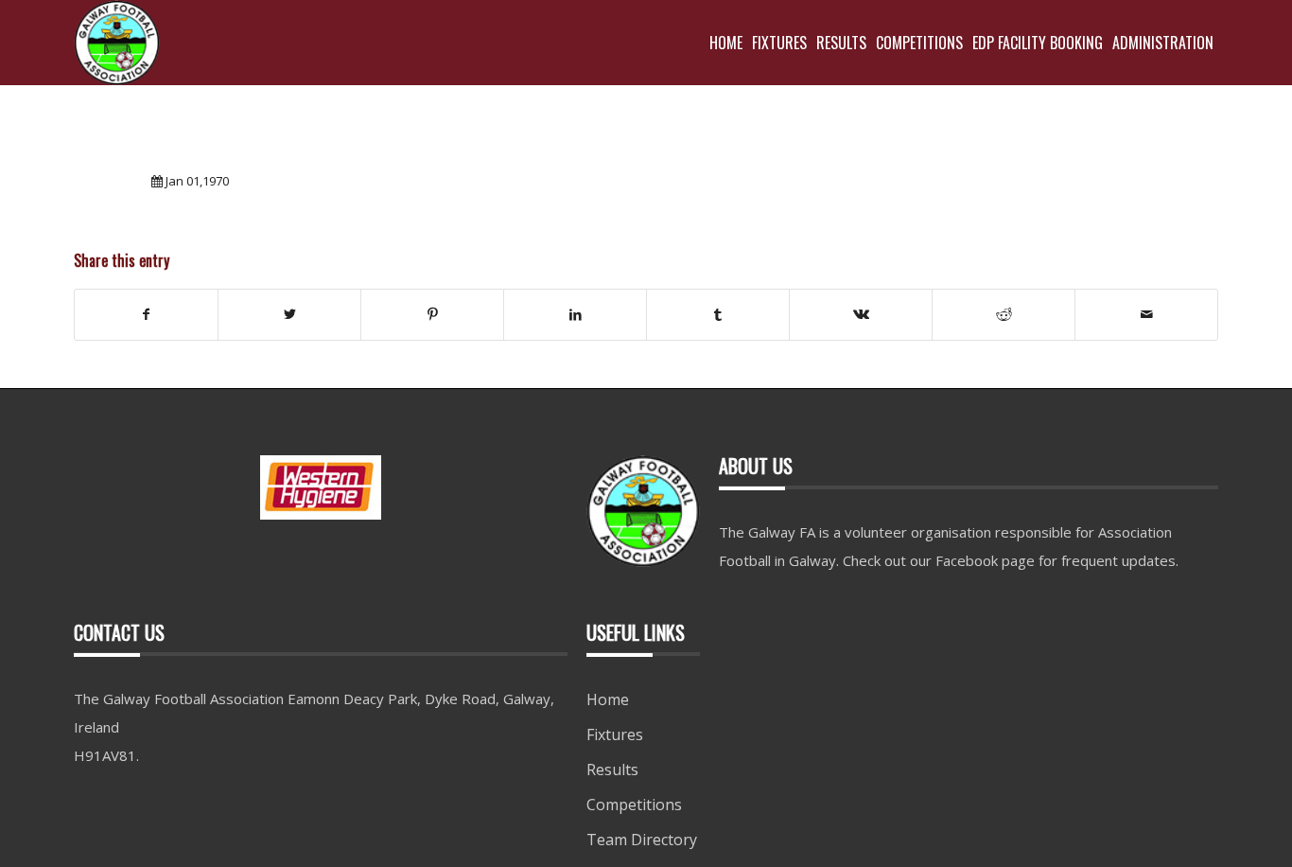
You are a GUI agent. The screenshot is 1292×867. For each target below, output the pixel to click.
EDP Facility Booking (1037, 42)
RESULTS (841, 42)
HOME (725, 42)
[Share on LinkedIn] (575, 314)
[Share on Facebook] (146, 314)
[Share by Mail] (1146, 314)
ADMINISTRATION (1162, 42)
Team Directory (641, 839)
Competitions (634, 804)
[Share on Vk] (861, 314)
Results (612, 769)
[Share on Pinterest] (432, 314)
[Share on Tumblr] (718, 314)
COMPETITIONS (919, 42)
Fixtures (614, 734)
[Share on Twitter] (289, 314)
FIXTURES (779, 42)
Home (607, 699)
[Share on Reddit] (1003, 314)
